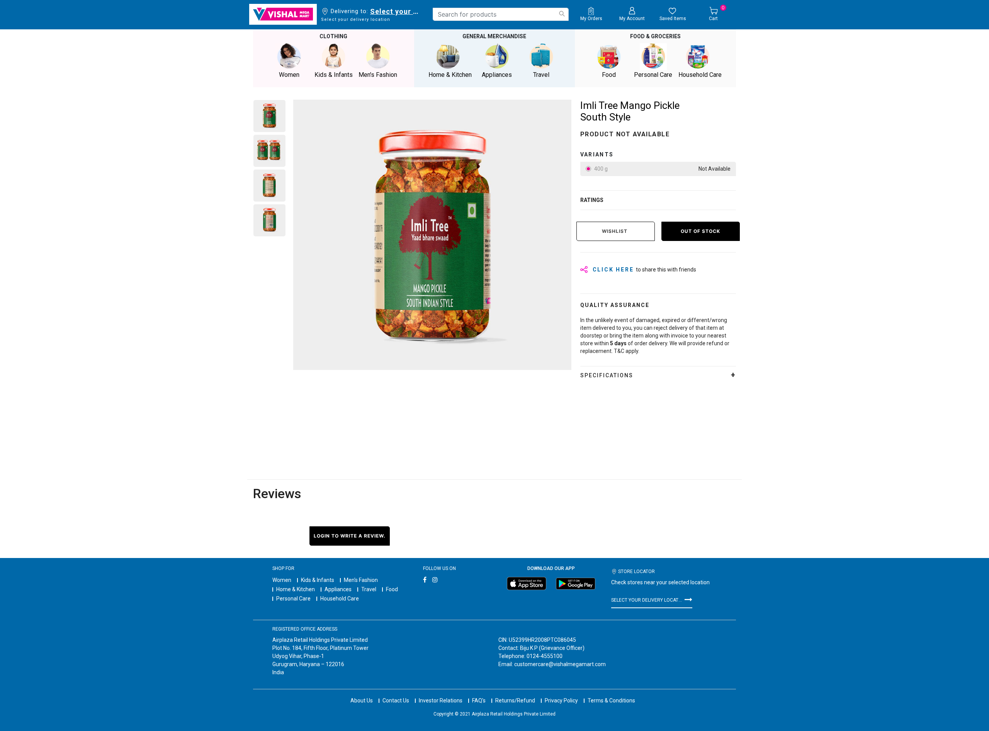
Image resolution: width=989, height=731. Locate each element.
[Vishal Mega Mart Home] (283, 14)
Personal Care (293, 598)
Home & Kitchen (295, 589)
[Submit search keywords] (562, 13)
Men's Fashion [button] (378, 74)
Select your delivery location (395, 11)
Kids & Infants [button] (333, 74)
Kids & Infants (317, 580)
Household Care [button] (700, 74)
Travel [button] (541, 74)
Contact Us (395, 700)
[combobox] (501, 14)
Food (392, 589)
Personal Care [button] (653, 74)
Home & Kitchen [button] (450, 74)
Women (281, 580)
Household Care (339, 598)
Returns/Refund (515, 700)
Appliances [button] (497, 74)
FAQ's (479, 700)
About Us (361, 700)
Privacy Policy (561, 700)
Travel (368, 589)
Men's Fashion (361, 580)
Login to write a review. (350, 536)
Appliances (338, 589)
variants (597, 154)
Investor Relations (440, 700)
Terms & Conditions (611, 700)
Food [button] (609, 74)
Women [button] (289, 74)
